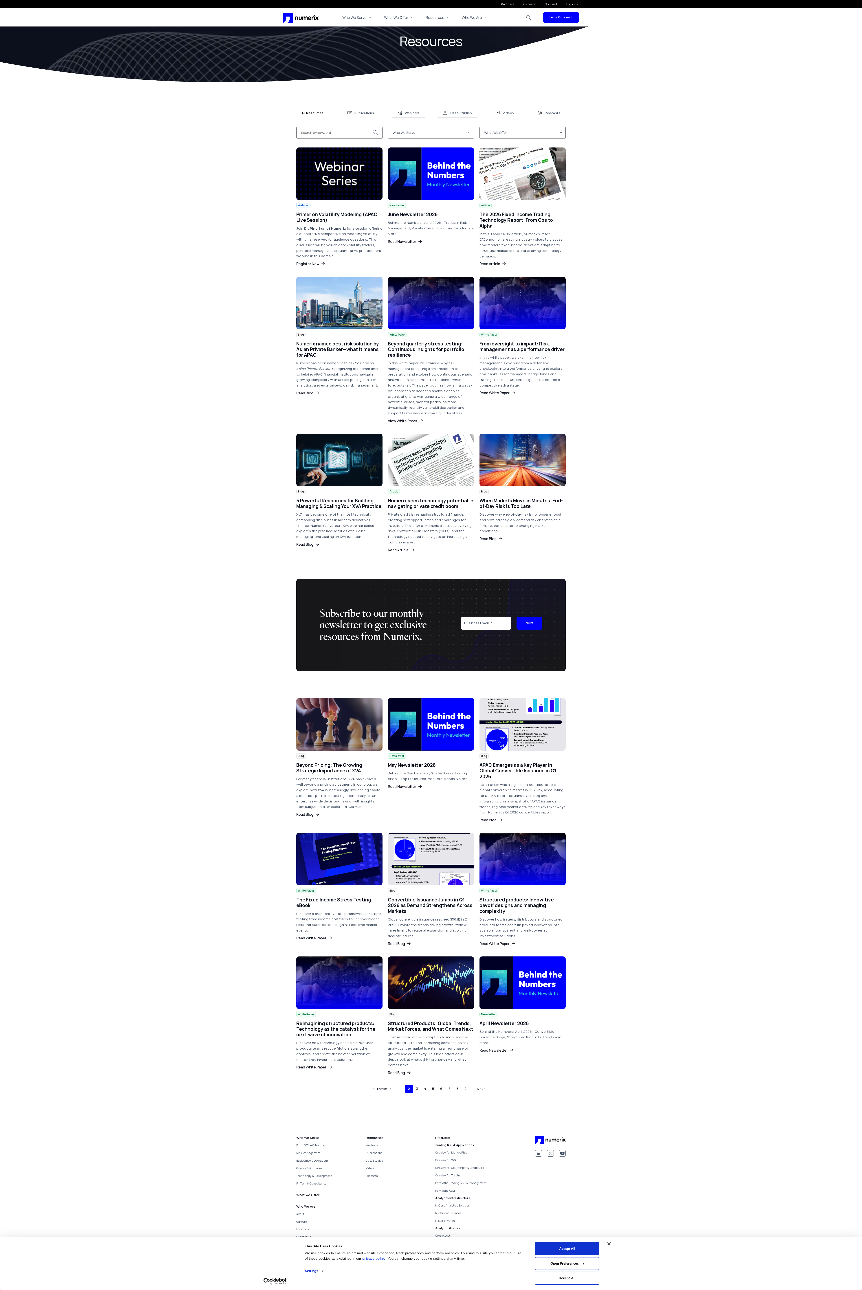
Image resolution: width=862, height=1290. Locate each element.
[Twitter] (550, 1153)
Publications (374, 1153)
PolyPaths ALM (445, 1191)
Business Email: (477, 623)
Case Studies (374, 1161)
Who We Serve (354, 17)
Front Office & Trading (310, 1145)
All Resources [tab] (313, 113)
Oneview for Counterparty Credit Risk (459, 1168)
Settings (311, 1271)
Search (528, 17)
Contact (551, 4)
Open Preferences (564, 1263)
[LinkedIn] (538, 1153)
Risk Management (308, 1153)
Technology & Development (314, 1176)
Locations (302, 1229)
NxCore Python (445, 1221)
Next (529, 623)
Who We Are (472, 17)
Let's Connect (561, 17)
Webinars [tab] (412, 113)
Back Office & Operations (312, 1161)
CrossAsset (442, 1235)
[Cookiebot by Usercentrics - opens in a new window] (275, 1281)
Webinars (372, 1145)
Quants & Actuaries (309, 1168)
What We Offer (396, 17)
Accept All (567, 1248)
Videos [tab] (508, 113)
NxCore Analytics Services (452, 1205)
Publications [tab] (364, 113)
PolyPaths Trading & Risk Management (461, 1183)
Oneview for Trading (448, 1175)
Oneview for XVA (445, 1160)
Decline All (567, 1278)
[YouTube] (562, 1153)
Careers (529, 4)
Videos (370, 1168)
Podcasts (372, 1176)
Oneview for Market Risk (451, 1152)
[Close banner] (609, 1243)
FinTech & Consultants (311, 1183)
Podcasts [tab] (552, 113)
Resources (435, 17)
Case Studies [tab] (461, 113)
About (300, 1214)
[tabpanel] (431, 610)
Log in (570, 4)
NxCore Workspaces (448, 1213)
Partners (507, 4)
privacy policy (374, 1258)
